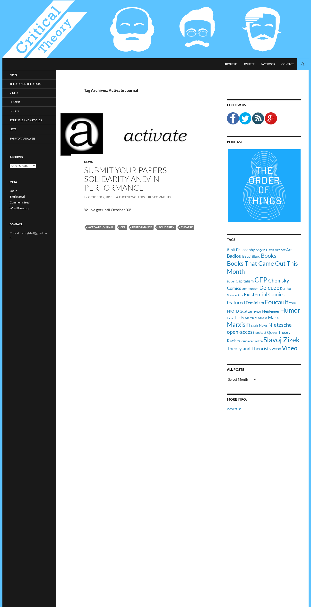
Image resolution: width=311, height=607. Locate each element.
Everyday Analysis (22, 138)
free (292, 303)
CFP (123, 227)
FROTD (233, 311)
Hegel (257, 311)
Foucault (277, 302)
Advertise (234, 409)
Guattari (246, 311)
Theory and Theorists (249, 348)
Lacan (230, 318)
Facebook (268, 64)
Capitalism (245, 281)
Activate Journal (101, 227)
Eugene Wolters (132, 197)
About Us (231, 64)
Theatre (187, 227)
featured (236, 302)
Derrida (285, 288)
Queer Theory (278, 332)
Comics (234, 288)
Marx (273, 317)
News (88, 162)
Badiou (234, 256)
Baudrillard (251, 256)
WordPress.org (19, 208)
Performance (142, 227)
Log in (13, 191)
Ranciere (247, 341)
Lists (239, 317)
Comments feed (20, 202)
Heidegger (270, 311)
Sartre (258, 341)
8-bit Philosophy (241, 249)
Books (268, 255)
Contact (287, 64)
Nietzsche (280, 324)
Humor (290, 310)
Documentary (235, 295)
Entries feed (17, 196)
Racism (233, 340)
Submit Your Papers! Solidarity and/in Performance (126, 179)
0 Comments (161, 197)
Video (289, 348)
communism (250, 288)
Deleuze (269, 287)
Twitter (249, 64)
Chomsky (278, 280)
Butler (231, 281)
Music (254, 325)
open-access (241, 332)
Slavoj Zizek (281, 339)
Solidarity (166, 227)
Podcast (235, 142)
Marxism (239, 324)
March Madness (256, 318)
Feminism (255, 302)
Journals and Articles (26, 120)
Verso (276, 348)
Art (289, 249)
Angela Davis (265, 250)
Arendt (280, 250)
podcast (260, 332)
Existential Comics (264, 294)
